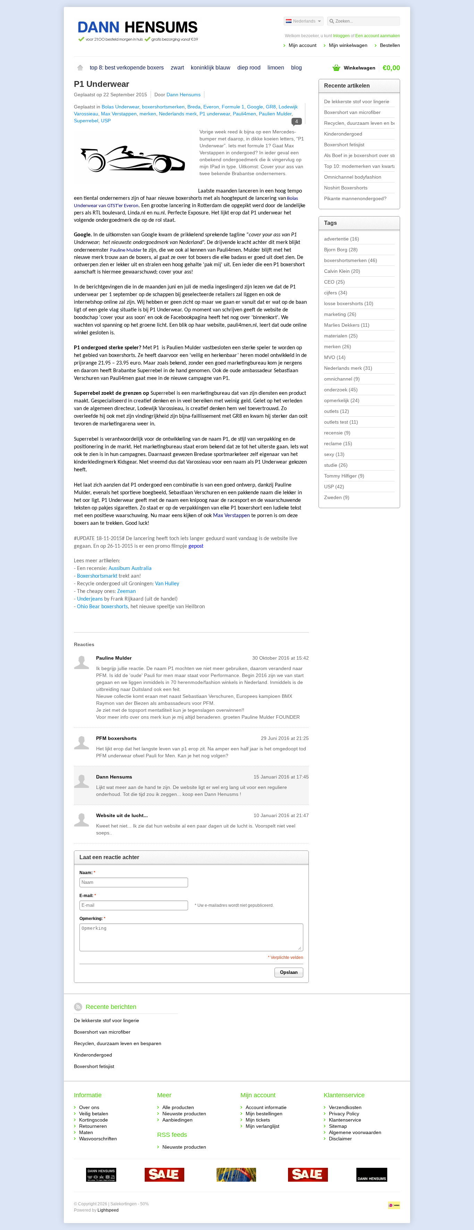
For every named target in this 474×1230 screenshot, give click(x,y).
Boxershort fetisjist (344, 144)
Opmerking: (92, 918)
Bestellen (390, 45)
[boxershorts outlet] (164, 1175)
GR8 (271, 106)
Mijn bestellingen (264, 1113)
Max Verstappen (119, 113)
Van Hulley (167, 584)
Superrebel (86, 120)
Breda (194, 106)
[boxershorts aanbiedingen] (308, 1175)
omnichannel (342, 379)
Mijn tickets (258, 1120)
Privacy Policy (344, 1113)
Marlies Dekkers (347, 325)
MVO (335, 357)
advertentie (341, 239)
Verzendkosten (345, 1107)
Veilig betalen (93, 1113)
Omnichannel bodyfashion (352, 177)
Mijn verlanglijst (262, 1126)
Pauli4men (244, 113)
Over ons (89, 1107)
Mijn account (302, 45)
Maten (86, 1132)
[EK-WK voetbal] (101, 1175)
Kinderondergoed (343, 134)
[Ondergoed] (236, 1175)
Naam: (87, 872)
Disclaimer (340, 1138)
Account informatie (266, 1107)
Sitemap (338, 1126)
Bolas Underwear (120, 106)
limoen (276, 68)
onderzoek (341, 389)
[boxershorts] (371, 1175)
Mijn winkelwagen (348, 45)
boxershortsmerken (163, 106)
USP (106, 120)
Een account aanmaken (377, 35)
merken (147, 113)
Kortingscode (93, 1120)
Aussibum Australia (130, 568)
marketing (340, 314)
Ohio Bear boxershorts (102, 607)
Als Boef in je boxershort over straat (359, 155)
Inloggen (341, 35)
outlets (336, 411)
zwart (177, 68)
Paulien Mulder (275, 113)
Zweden (336, 497)
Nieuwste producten (184, 1113)
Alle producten (178, 1107)
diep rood (249, 68)
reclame (338, 443)
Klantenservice (345, 1120)
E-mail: (87, 895)
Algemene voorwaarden (355, 1132)
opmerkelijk (341, 400)
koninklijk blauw (210, 68)
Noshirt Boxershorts (345, 187)
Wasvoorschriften (98, 1138)
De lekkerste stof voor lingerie (356, 101)
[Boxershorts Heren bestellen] (155, 31)
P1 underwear (215, 113)
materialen (341, 336)
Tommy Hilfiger (344, 476)
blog (296, 68)
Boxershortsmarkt (97, 576)
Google (255, 106)
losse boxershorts (348, 303)
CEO (334, 282)
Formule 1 (233, 106)
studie (336, 465)
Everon (211, 106)
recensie (337, 432)
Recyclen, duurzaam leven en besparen (359, 123)
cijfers (335, 292)
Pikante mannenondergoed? (355, 198)
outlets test (341, 422)
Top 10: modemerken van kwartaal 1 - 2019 (359, 166)
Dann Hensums (184, 94)
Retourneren (93, 1126)
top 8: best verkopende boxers (127, 68)
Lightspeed (108, 1210)
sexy (334, 454)
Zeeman (126, 591)
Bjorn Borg (341, 249)
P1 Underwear (101, 84)
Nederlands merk (178, 113)
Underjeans (90, 599)
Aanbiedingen (177, 1120)
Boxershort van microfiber (352, 112)
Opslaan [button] (289, 972)
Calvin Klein (342, 271)
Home (80, 67)
